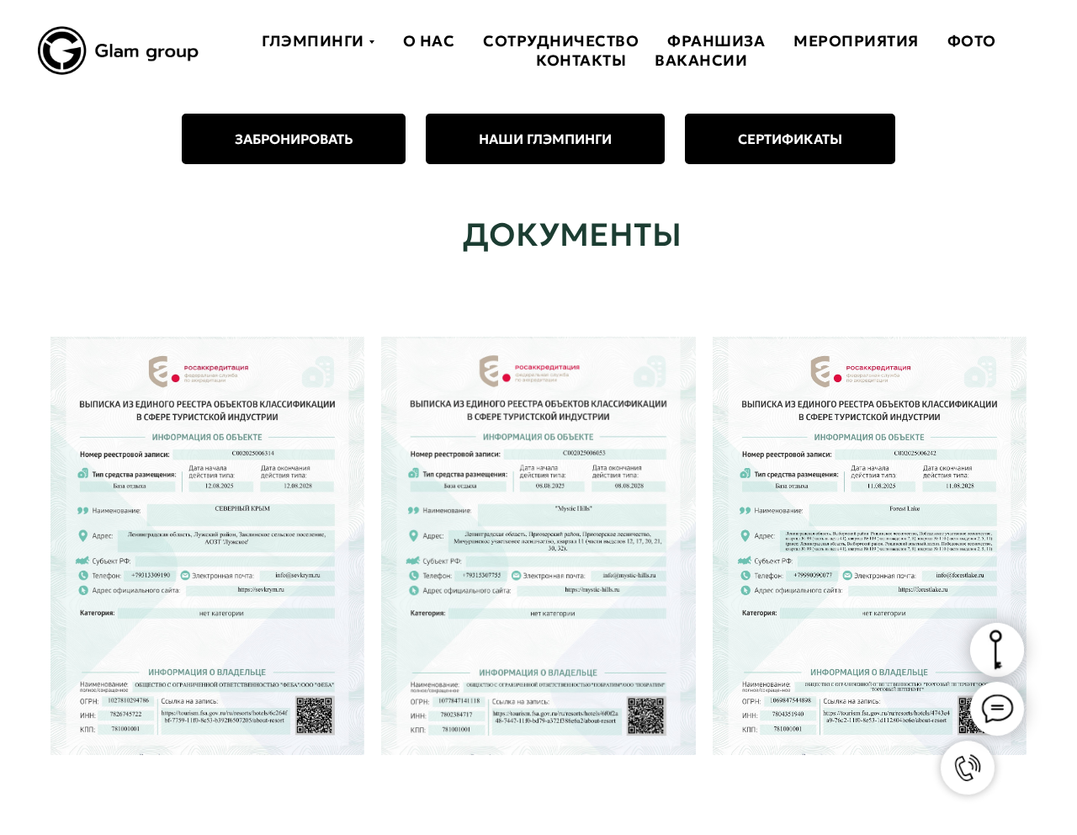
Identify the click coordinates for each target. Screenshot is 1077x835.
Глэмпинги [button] (313, 41)
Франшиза (716, 41)
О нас (429, 41)
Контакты (581, 60)
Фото (971, 41)
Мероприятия (856, 41)
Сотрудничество (561, 41)
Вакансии (701, 60)
